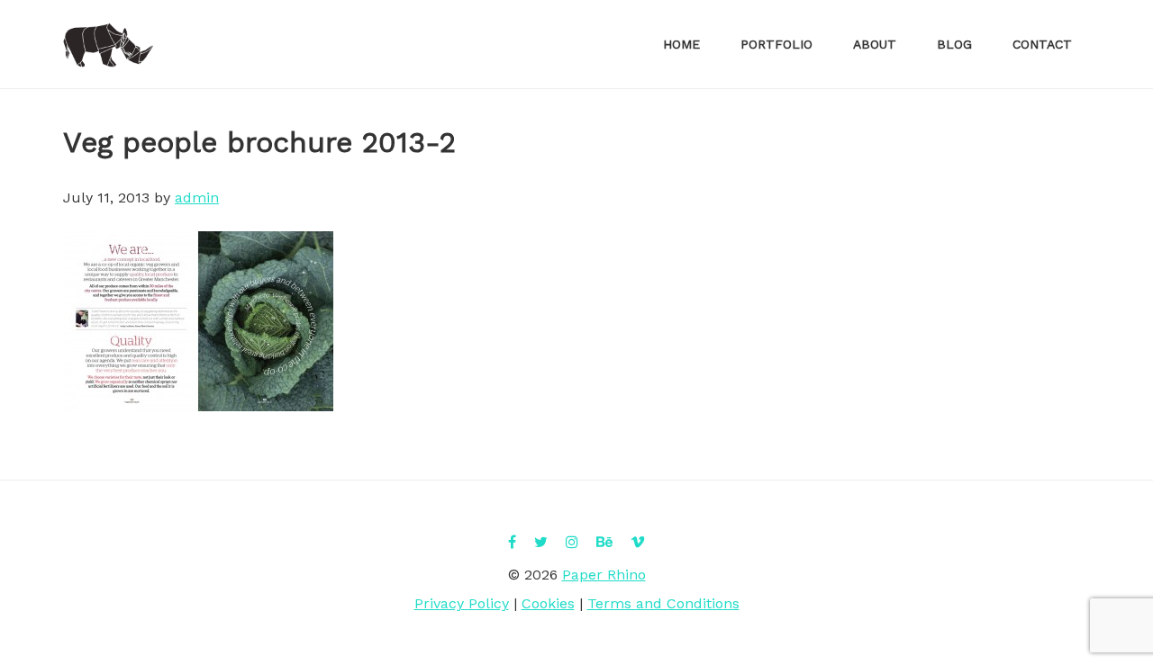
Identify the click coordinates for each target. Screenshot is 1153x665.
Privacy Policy (461, 603)
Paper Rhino (108, 44)
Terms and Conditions (663, 603)
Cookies (548, 603)
